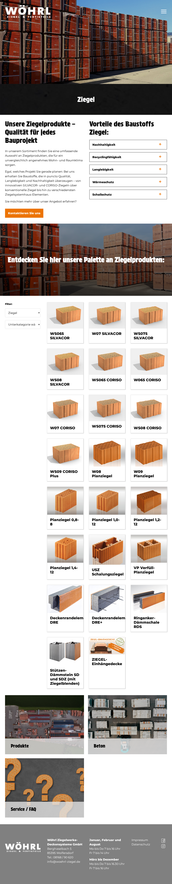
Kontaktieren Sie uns (24, 213)
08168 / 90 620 (63, 857)
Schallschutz (102, 194)
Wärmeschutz (103, 182)
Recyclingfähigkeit (106, 157)
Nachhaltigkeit (103, 144)
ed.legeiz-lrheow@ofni (63, 861)
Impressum (140, 840)
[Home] (29, 11)
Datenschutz (141, 844)
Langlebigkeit (103, 169)
